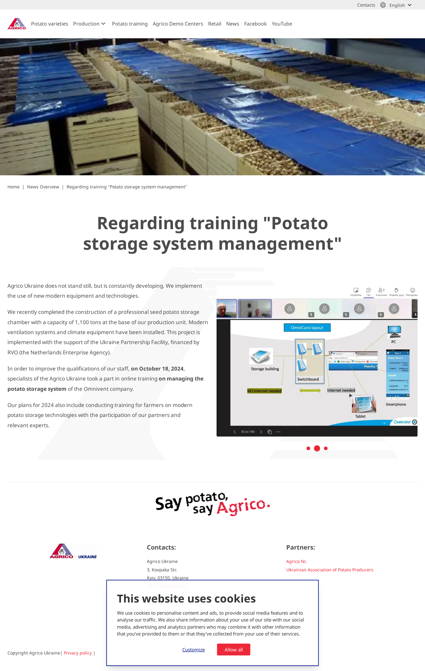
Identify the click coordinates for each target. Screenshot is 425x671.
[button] (308, 448)
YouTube (282, 23)
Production (86, 23)
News (232, 23)
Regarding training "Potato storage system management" (127, 187)
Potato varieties (49, 23)
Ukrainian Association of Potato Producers (329, 570)
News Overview (43, 187)
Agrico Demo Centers (178, 23)
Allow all (234, 649)
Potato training (130, 23)
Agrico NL (296, 561)
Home (13, 187)
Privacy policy (78, 653)
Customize (193, 649)
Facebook (255, 23)
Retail (214, 23)
